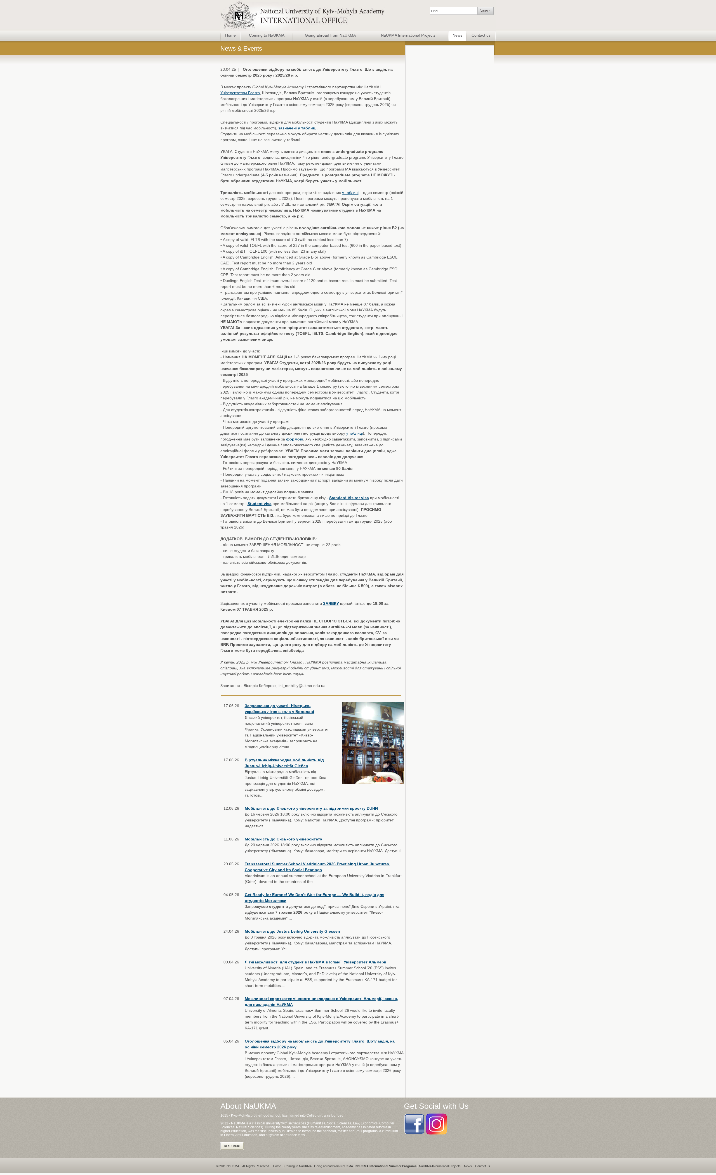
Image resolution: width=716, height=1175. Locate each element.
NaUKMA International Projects (408, 35)
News (457, 35)
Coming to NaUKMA (266, 35)
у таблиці (350, 192)
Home (230, 35)
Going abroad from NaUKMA (330, 35)
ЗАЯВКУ (331, 603)
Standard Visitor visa (349, 498)
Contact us (481, 35)
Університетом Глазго (240, 93)
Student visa (260, 503)
